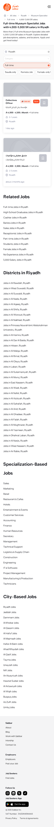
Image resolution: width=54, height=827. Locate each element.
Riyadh (24, 15)
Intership (10, 740)
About (8, 727)
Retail (6, 494)
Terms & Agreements (29, 818)
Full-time (11, 19)
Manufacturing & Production (18, 578)
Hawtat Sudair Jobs (13, 681)
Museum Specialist (39, 15)
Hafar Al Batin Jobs (13, 644)
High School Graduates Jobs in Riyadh (23, 212)
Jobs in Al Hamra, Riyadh (16, 335)
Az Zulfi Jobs (9, 702)
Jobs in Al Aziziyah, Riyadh (16, 398)
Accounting (9, 520)
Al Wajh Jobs (10, 691)
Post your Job (12, 763)
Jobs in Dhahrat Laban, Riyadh (18, 435)
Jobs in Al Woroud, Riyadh (16, 315)
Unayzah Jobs (10, 665)
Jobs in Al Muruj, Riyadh (15, 377)
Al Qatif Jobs (9, 654)
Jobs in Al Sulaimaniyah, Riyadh (19, 372)
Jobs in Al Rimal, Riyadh (15, 356)
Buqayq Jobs (10, 697)
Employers (10, 759)
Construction (10, 557)
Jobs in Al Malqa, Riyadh (15, 351)
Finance (7, 526)
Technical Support (13, 547)
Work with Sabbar (14, 736)
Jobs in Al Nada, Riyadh (15, 299)
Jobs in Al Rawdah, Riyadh (16, 283)
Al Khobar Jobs (11, 623)
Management (10, 541)
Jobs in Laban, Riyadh (14, 367)
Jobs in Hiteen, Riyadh (14, 346)
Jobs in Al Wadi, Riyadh (15, 388)
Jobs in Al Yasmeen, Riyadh (17, 430)
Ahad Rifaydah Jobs (13, 649)
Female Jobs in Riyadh (14, 249)
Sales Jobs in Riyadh (13, 228)
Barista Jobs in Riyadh (14, 223)
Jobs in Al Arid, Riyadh (14, 409)
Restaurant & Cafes (13, 499)
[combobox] (29, 59)
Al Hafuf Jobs (10, 633)
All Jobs (13, 15)
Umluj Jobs (9, 707)
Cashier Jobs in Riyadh (15, 218)
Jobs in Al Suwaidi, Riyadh (16, 294)
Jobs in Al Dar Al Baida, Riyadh (18, 340)
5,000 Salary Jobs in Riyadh (17, 260)
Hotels (6, 504)
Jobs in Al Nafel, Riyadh (15, 393)
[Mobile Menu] (49, 7)
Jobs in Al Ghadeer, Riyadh (17, 414)
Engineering (9, 563)
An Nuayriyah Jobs (13, 676)
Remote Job (27, 72)
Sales (6, 483)
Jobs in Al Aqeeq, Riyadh (15, 304)
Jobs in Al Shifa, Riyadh (15, 309)
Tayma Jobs (9, 660)
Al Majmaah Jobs (12, 639)
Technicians (9, 584)
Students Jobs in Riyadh (15, 244)
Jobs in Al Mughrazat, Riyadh (18, 425)
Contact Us (11, 744)
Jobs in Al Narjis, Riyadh (15, 441)
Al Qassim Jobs (11, 628)
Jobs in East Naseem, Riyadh (18, 383)
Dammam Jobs (11, 617)
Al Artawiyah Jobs (12, 686)
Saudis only (10, 72)
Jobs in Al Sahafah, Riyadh (16, 404)
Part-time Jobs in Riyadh (16, 239)
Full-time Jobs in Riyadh (15, 207)
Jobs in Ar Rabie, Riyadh (15, 451)
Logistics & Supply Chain (16, 552)
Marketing (8, 489)
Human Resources (13, 531)
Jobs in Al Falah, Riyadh (15, 419)
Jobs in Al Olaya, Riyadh (15, 361)
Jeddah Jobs (9, 612)
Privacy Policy (11, 818)
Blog (8, 732)
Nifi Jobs (7, 670)
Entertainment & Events (15, 510)
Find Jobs (10, 778)
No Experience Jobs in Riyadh (18, 254)
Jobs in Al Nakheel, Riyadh (16, 320)
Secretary (8, 536)
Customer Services (13, 515)
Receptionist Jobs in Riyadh (17, 233)
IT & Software (10, 568)
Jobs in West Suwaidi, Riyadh (18, 288)
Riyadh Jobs (9, 607)
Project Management (14, 573)
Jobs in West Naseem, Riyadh (18, 446)
